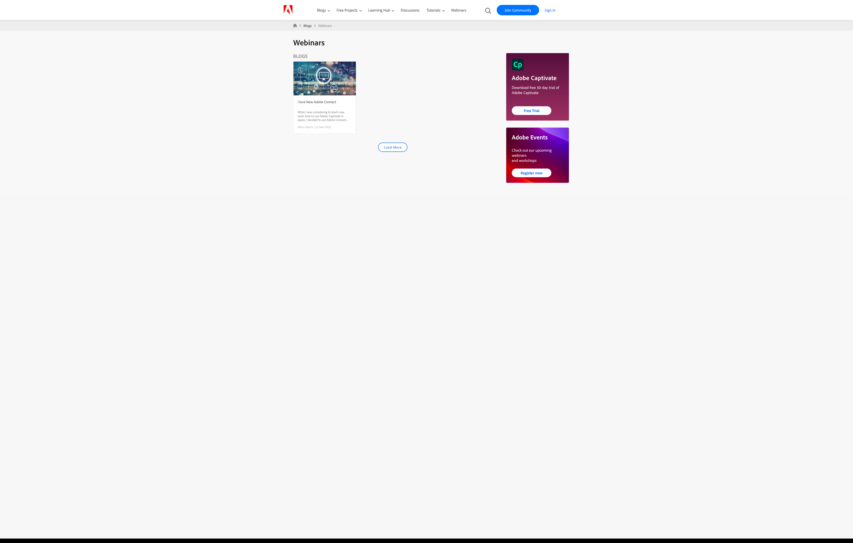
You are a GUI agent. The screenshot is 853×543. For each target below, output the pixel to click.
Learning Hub (379, 10)
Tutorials (433, 10)
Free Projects (348, 10)
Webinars (458, 10)
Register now (532, 172)
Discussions (410, 10)
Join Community (518, 10)
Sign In (550, 10)
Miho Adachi (305, 127)
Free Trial (532, 110)
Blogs (321, 10)
